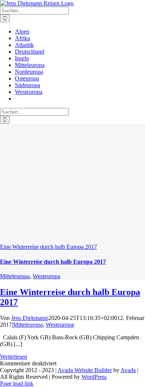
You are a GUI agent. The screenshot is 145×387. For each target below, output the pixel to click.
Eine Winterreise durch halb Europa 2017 (48, 247)
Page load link (16, 383)
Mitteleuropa (15, 276)
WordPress (94, 377)
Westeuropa (46, 276)
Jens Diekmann (29, 318)
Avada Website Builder (85, 370)
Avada (128, 370)
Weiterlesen (13, 356)
